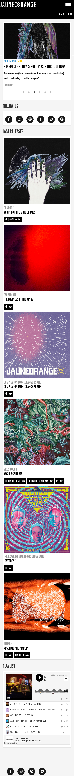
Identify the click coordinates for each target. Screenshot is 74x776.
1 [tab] (23, 92)
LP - (58, 481)
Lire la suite (8, 85)
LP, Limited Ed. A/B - (13, 481)
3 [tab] (34, 92)
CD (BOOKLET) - (11, 219)
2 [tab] (29, 92)
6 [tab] (50, 92)
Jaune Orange (18, 5)
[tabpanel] (37, 53)
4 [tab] (39, 92)
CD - (7, 306)
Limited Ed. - (20, 655)
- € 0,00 (67, 14)
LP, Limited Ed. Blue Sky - (39, 481)
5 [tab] (45, 92)
